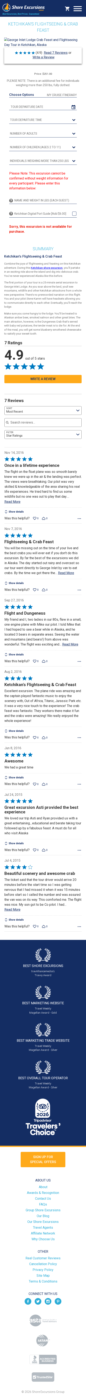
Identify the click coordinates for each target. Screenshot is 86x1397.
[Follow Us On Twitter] (38, 1301)
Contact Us (43, 1199)
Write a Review (43, 57)
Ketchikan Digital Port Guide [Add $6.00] (40, 213)
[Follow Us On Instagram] (48, 1301)
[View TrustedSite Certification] (43, 1377)
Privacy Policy (43, 1270)
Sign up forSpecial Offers (43, 1159)
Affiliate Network (43, 1233)
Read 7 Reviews (56, 53)
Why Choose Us (43, 1239)
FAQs (43, 1204)
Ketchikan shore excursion (47, 267)
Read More (12, 502)
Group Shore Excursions (43, 1210)
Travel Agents (43, 1228)
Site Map (43, 1276)
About (43, 1187)
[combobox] (43, 410)
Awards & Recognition (43, 1193)
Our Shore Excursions (43, 1222)
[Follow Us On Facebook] (28, 1301)
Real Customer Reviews (43, 1258)
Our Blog (43, 1216)
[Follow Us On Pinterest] (58, 1301)
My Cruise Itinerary (62, 95)
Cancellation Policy (43, 1264)
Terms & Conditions (43, 1281)
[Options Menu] (79, 518)
